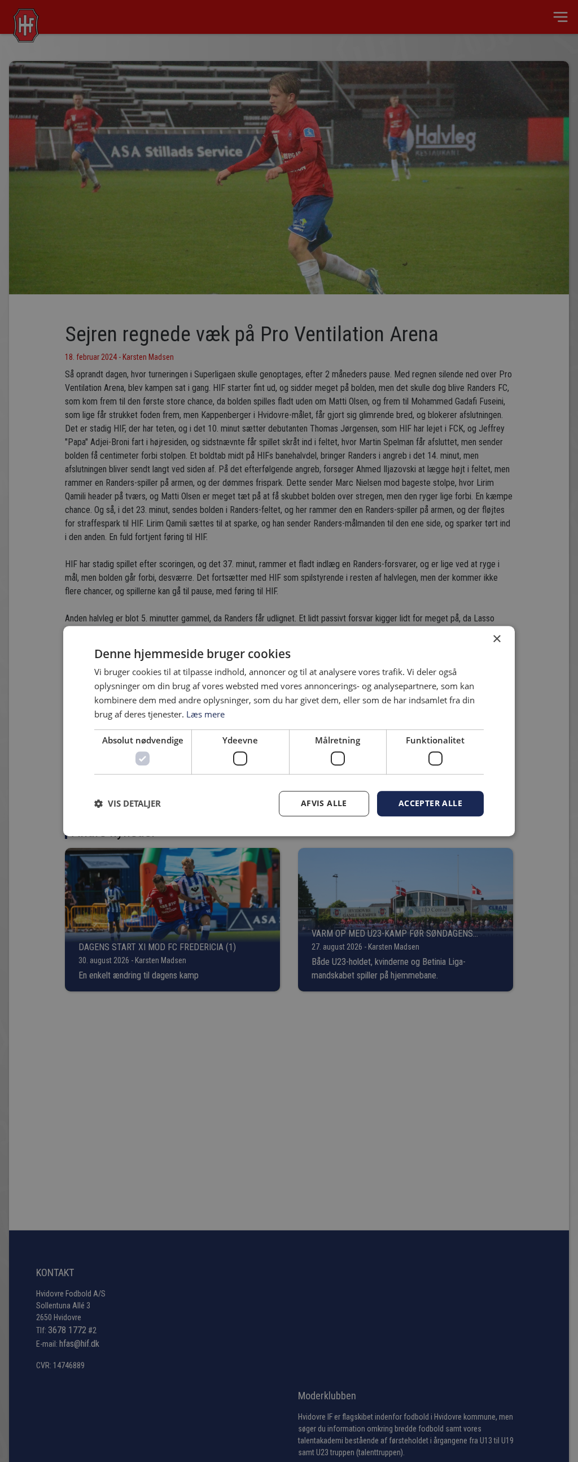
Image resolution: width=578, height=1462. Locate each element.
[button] (127, 803)
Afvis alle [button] (324, 803)
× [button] (496, 639)
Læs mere (205, 714)
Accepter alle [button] (430, 803)
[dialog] (289, 731)
